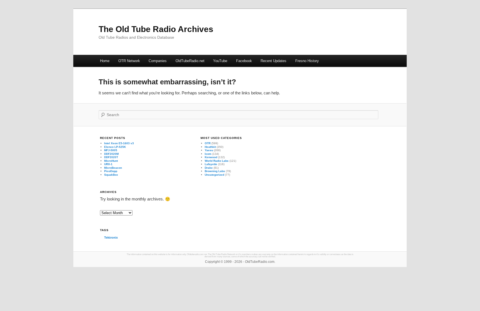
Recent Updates (273, 61)
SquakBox (111, 174)
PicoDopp (110, 171)
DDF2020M (111, 153)
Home (104, 61)
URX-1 (108, 164)
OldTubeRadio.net (190, 61)
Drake (209, 167)
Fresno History (307, 61)
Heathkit (210, 146)
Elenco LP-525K (115, 146)
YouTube (220, 61)
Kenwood (211, 157)
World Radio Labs (217, 160)
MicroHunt (111, 160)
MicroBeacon (113, 167)
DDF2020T (111, 157)
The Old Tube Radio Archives (156, 29)
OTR (208, 143)
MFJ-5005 (110, 150)
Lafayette (211, 164)
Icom (208, 153)
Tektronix (111, 237)
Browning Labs (215, 171)
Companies (158, 61)
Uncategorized (214, 174)
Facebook (244, 61)
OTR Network (129, 61)
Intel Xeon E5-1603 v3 (119, 143)
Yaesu (209, 150)
